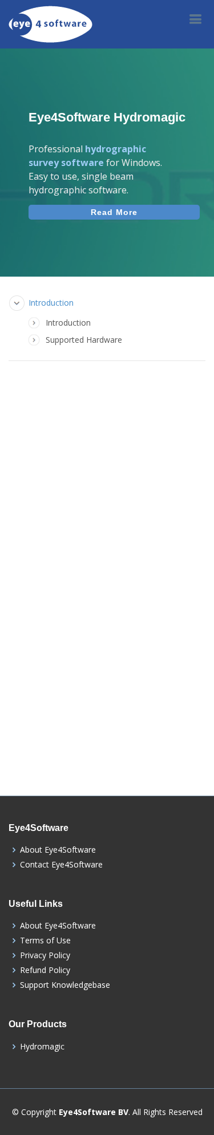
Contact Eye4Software (61, 865)
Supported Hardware (84, 339)
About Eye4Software (58, 850)
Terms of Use (45, 941)
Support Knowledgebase (65, 985)
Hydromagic (42, 1047)
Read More (114, 212)
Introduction (51, 302)
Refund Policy (45, 970)
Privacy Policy (45, 955)
